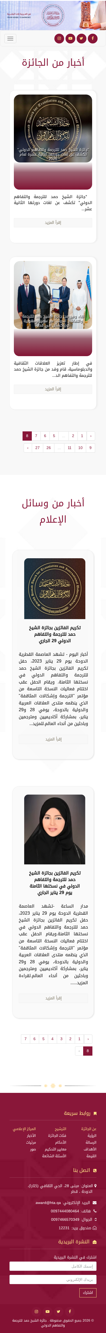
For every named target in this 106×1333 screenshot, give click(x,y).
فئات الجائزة (57, 1136)
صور (33, 1149)
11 (69, 447)
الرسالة (91, 1142)
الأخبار (31, 1136)
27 (37, 447)
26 (48, 447)
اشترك (88, 1292)
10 (80, 447)
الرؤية (92, 1136)
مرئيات (31, 1142)
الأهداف (90, 1149)
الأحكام (60, 1142)
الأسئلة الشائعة (54, 1156)
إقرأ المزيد (53, 222)
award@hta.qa (48, 1202)
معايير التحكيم (55, 1149)
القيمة (91, 1156)
